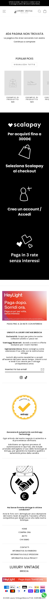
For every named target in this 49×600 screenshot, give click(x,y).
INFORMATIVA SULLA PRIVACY (24, 558)
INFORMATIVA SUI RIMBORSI (25, 551)
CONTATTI (24, 547)
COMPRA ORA (24, 532)
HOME (24, 529)
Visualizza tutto (24, 64)
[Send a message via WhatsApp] (44, 595)
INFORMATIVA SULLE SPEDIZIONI (24, 554)
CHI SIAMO (24, 539)
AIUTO (24, 536)
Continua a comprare (24, 42)
